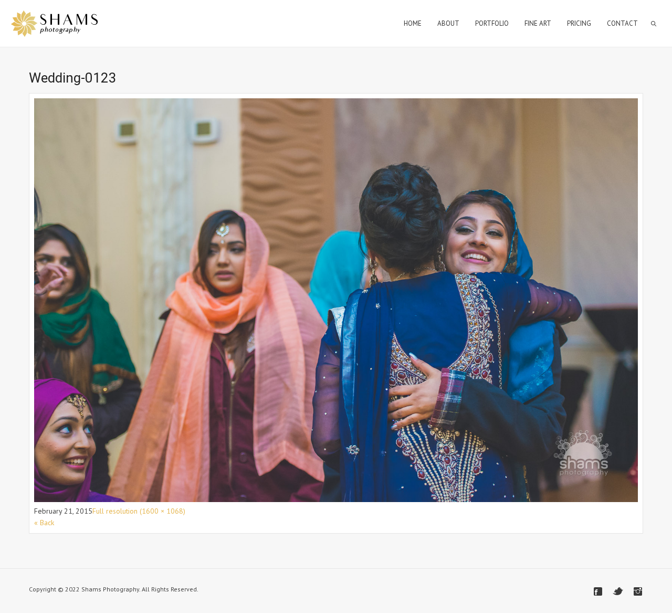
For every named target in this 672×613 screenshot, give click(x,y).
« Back (44, 522)
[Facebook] (598, 591)
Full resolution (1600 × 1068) (138, 511)
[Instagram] (638, 591)
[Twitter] (618, 591)
